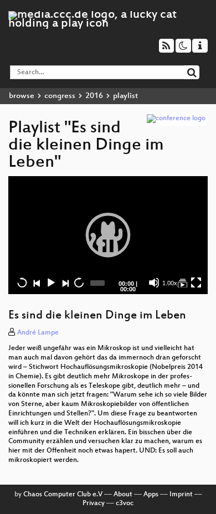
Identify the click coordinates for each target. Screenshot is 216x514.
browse (21, 96)
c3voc (124, 503)
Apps (150, 494)
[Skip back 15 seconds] (22, 282)
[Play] (108, 235)
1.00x (169, 283)
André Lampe (38, 333)
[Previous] (37, 282)
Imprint (181, 494)
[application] (108, 235)
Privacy (94, 503)
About (123, 494)
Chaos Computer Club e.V (62, 494)
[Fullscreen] (196, 282)
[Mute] (154, 282)
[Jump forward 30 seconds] (79, 282)
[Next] (65, 282)
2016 (94, 96)
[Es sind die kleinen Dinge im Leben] (182, 282)
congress (59, 96)
